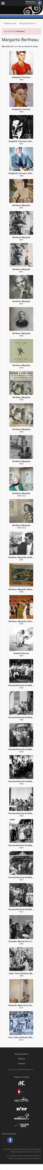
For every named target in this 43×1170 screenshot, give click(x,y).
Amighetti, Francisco (21, 77)
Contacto (21, 1063)
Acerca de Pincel (21, 1054)
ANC (21, 1083)
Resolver (21, 31)
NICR (21, 1108)
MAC (21, 1100)
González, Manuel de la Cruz (21, 941)
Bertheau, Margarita (21, 205)
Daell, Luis (32, 557)
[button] (38, 31)
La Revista (21, 1092)
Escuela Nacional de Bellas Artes (23, 685)
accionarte (21, 1125)
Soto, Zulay (13, 1037)
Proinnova (21, 1117)
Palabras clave (10, 23)
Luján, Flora (13, 973)
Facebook (10, 1140)
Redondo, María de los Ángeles (22, 1005)
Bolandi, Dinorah (21, 653)
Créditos (21, 1059)
